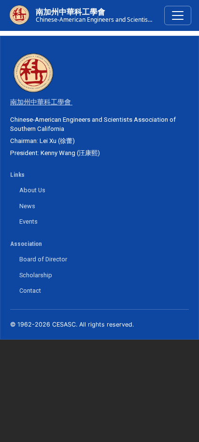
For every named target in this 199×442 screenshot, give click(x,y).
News (27, 206)
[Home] (19, 15)
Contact (30, 290)
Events (28, 221)
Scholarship (35, 275)
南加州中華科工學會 (70, 11)
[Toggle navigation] (177, 15)
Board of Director (43, 259)
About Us (32, 190)
